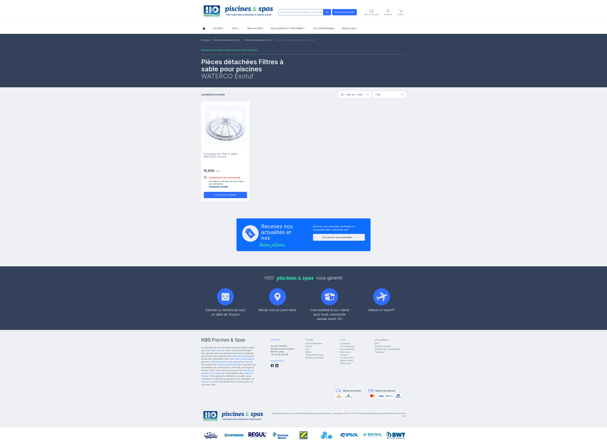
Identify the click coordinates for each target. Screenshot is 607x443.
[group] (211, 435)
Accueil (205, 40)
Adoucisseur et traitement (287, 28)
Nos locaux (345, 352)
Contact (343, 355)
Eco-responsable (324, 28)
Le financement (347, 346)
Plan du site (345, 363)
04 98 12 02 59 (281, 354)
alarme (214, 350)
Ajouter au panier (225, 195)
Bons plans (349, 28)
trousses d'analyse (227, 364)
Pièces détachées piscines (228, 40)
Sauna (308, 352)
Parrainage (380, 352)
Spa (307, 349)
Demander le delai (218, 186)
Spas (235, 28)
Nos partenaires (347, 349)
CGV (377, 343)
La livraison (345, 343)
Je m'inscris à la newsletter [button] (337, 237)
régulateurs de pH (242, 362)
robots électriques (244, 359)
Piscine (308, 346)
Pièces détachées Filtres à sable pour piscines (271, 40)
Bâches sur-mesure (314, 357)
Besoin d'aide (346, 360)
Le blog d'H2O (347, 357)
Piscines (218, 28)
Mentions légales (383, 346)
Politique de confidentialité (387, 349)
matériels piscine (240, 356)
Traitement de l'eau (314, 355)
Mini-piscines (255, 28)
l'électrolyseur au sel (221, 362)
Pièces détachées (313, 343)
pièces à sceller (209, 382)
